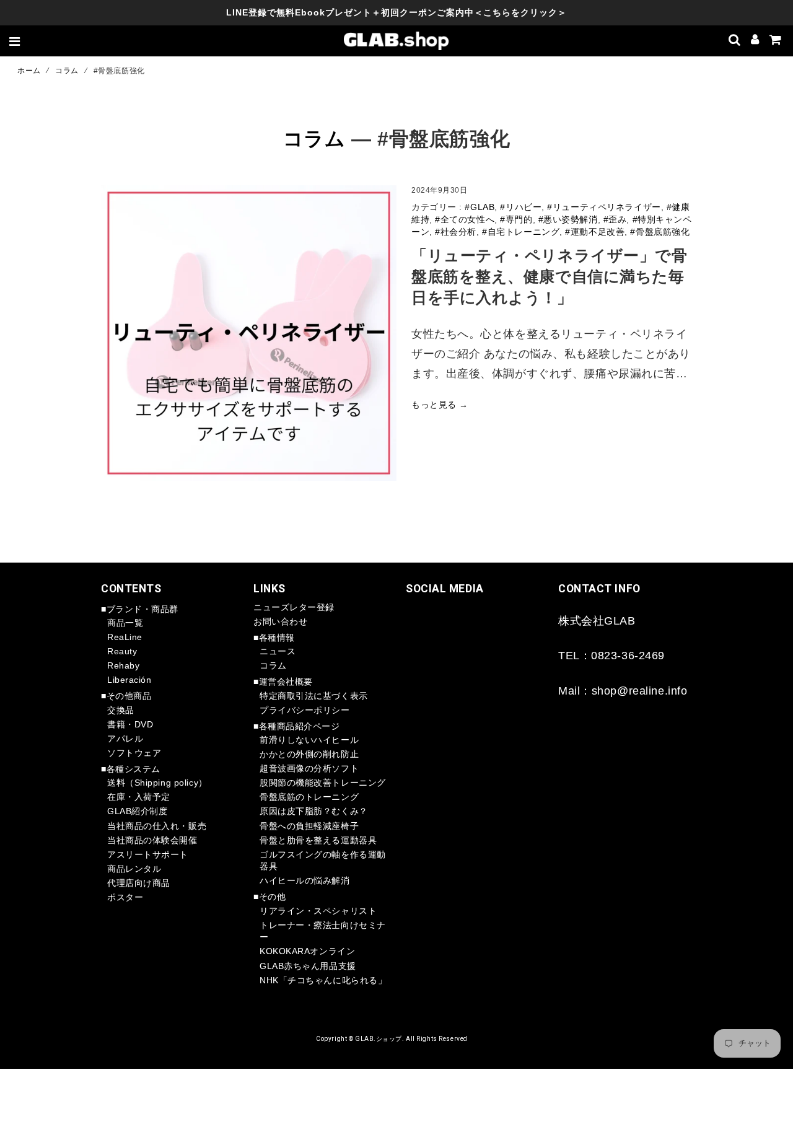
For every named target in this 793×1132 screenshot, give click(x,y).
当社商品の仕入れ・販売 (156, 826)
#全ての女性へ (464, 219)
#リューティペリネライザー (603, 207)
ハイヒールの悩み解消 (305, 880)
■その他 (269, 897)
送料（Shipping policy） (157, 783)
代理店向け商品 (138, 883)
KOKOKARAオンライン (307, 951)
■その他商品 (126, 696)
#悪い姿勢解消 (568, 219)
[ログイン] (755, 40)
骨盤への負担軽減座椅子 (309, 826)
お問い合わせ (280, 621)
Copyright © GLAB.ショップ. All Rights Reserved (392, 1038)
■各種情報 (274, 638)
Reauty (122, 651)
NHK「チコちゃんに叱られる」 (323, 980)
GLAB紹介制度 (137, 811)
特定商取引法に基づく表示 (314, 696)
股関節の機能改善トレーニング (323, 783)
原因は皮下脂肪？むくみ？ (314, 811)
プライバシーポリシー (305, 710)
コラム (67, 70)
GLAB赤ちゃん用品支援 (308, 966)
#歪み (615, 219)
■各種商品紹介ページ (296, 726)
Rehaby (123, 665)
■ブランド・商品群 (139, 609)
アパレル (125, 739)
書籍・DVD (130, 724)
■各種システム (130, 769)
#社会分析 (455, 232)
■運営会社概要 (283, 682)
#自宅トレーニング (520, 232)
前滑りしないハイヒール (309, 740)
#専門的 (516, 219)
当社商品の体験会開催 (152, 840)
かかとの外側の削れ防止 (309, 754)
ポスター (125, 897)
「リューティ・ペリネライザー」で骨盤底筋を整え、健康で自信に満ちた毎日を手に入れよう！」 (549, 277)
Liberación (129, 680)
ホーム (29, 70)
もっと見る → (439, 405)
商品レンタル (134, 869)
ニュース (278, 651)
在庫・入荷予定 (138, 797)
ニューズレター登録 (294, 607)
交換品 (120, 710)
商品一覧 (125, 623)
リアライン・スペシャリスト (318, 911)
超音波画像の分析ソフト (309, 768)
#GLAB (479, 207)
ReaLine (124, 637)
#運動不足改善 (594, 232)
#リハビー (520, 207)
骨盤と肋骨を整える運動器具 (318, 840)
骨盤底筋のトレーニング (309, 797)
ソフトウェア (134, 753)
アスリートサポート (147, 854)
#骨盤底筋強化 (660, 232)
